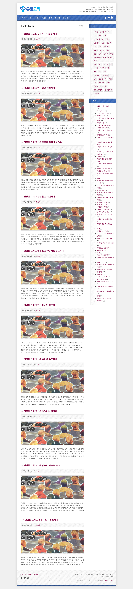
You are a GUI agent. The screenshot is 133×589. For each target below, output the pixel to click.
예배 (95, 64)
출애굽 (96, 86)
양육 (50, 18)
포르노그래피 (98, 90)
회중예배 (96, 93)
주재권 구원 (101, 262)
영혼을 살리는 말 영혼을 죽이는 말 (103, 59)
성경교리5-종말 (102, 207)
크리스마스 (103, 86)
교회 (95, 35)
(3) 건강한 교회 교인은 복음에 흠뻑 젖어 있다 (41, 142)
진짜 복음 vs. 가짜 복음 (104, 269)
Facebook (105, 17)
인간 (105, 71)
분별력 (109, 43)
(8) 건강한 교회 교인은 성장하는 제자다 (39, 411)
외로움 (96, 68)
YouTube (112, 17)
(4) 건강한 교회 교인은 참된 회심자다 (38, 196)
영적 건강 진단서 (102, 231)
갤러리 (57, 18)
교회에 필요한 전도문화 (104, 130)
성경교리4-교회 (102, 204)
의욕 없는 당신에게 (103, 248)
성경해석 (107, 46)
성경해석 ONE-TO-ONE (104, 214)
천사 (108, 82)
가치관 (96, 32)
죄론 (110, 79)
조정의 (38, 39)
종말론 (101, 79)
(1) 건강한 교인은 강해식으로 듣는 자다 (39, 33)
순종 (95, 54)
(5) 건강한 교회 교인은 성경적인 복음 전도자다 (42, 251)
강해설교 (103, 32)
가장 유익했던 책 (102, 113)
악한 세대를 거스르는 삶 (105, 224)
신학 (100, 54)
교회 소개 (23, 18)
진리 (95, 82)
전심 (98, 252)
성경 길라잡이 (101, 190)
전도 (111, 75)
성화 (108, 50)
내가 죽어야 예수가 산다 (101, 39)
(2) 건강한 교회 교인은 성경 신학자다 (38, 88)
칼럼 (44, 18)
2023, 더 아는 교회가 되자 (105, 106)
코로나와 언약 (101, 279)
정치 (95, 79)
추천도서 (100, 274)
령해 (98, 178)
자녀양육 (96, 75)
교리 (109, 32)
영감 (111, 54)
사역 (37, 18)
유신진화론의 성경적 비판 (105, 243)
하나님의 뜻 (108, 90)
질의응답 (101, 82)
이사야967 (100, 250)
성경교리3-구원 (102, 202)
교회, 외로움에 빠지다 (104, 125)
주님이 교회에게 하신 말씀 (105, 257)
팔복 (98, 296)
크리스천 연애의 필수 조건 (105, 286)
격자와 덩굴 (101, 123)
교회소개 (23, 574)
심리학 (106, 54)
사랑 (95, 46)
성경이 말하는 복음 (103, 212)
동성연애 (96, 43)
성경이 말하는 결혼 (103, 209)
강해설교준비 (101, 115)
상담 (100, 46)
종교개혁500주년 (102, 255)
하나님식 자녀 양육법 (104, 298)
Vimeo (109, 17)
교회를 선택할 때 (102, 128)
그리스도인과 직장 (103, 135)
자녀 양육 (105, 75)
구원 (100, 35)
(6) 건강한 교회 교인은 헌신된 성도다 (38, 305)
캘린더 (65, 18)
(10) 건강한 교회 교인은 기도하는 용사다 (39, 520)
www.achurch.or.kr (106, 580)
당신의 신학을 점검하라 (104, 164)
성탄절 (102, 50)
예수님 (106, 64)
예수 (100, 64)
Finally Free (100, 111)
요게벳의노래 (104, 68)
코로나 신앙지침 (102, 277)
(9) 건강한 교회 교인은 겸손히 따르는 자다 (40, 465)
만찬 (103, 43)
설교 (31, 18)
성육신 (96, 50)
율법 (95, 71)
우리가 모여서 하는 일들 (105, 238)
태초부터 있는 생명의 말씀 (105, 291)
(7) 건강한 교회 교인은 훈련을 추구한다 (39, 359)
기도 (105, 35)
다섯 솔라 (100, 156)
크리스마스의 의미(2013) (105, 281)
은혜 (100, 71)
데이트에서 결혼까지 (103, 168)
